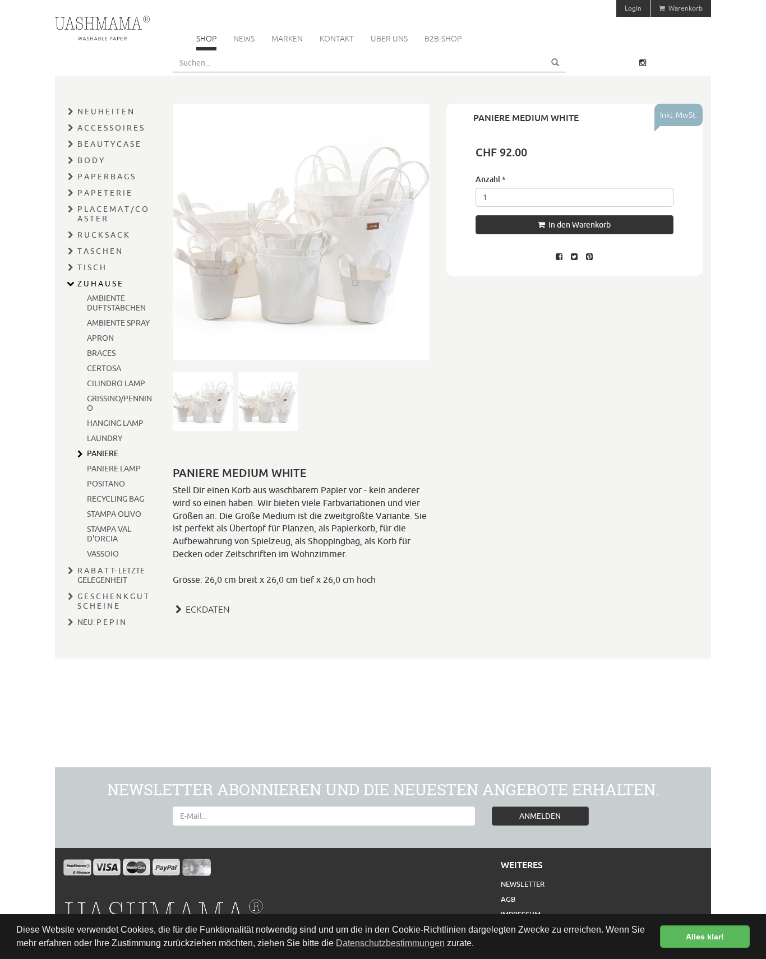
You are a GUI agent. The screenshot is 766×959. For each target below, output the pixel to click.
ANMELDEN (540, 816)
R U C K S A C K (103, 234)
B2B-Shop (443, 38)
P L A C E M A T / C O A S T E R (112, 214)
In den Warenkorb (578, 224)
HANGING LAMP (115, 423)
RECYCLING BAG (115, 498)
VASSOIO (103, 553)
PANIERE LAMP (114, 468)
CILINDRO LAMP (116, 383)
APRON (100, 337)
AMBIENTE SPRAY (118, 322)
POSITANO (106, 483)
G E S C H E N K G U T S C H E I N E (113, 601)
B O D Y (90, 160)
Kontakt (337, 38)
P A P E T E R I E (104, 192)
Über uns (389, 38)
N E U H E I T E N (105, 111)
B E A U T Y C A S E (108, 144)
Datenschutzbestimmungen (390, 943)
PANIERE (102, 453)
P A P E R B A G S (106, 176)
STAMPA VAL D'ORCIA (109, 534)
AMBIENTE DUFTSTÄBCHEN (116, 303)
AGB (508, 899)
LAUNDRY (104, 438)
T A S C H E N (99, 251)
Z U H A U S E (99, 283)
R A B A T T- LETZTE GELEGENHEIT (111, 575)
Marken (287, 38)
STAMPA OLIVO (114, 513)
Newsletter (522, 883)
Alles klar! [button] (705, 936)
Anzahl (491, 179)
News (244, 38)
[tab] (301, 608)
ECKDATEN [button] (206, 609)
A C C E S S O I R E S (110, 127)
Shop (206, 38)
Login (633, 8)
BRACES (101, 353)
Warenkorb (684, 8)
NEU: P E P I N (101, 622)
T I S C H (91, 267)
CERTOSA (104, 368)
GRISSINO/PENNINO (119, 403)
